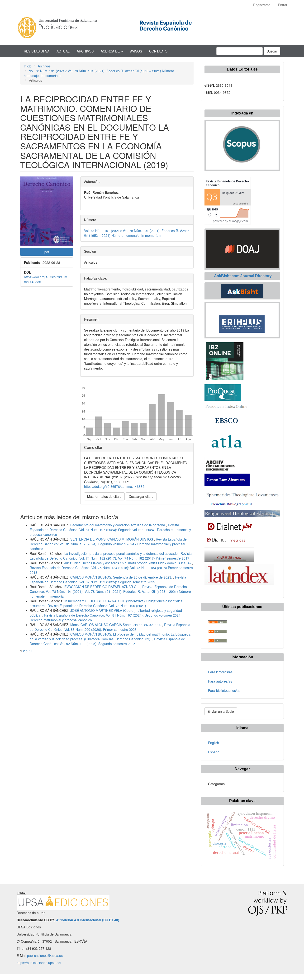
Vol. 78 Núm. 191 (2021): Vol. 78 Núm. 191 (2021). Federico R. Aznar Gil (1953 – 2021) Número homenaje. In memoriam (136, 233)
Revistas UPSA (36, 51)
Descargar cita (140, 496)
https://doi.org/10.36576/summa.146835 (114, 486)
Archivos (85, 51)
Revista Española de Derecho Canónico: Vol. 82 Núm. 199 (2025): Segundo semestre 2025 (108, 579)
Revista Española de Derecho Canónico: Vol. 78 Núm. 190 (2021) (97, 605)
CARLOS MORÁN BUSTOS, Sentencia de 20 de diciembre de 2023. (121, 577)
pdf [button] (46, 251)
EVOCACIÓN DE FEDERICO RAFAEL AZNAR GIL (102, 586)
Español (214, 752)
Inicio (28, 66)
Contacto (158, 51)
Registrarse (262, 4)
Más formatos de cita (103, 496)
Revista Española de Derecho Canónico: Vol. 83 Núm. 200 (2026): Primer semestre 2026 (110, 627)
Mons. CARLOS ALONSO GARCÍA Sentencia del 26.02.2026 (116, 624)
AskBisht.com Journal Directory (242, 276)
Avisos (136, 51)
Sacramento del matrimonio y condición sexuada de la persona (118, 525)
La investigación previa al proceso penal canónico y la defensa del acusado (121, 553)
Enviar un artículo (221, 711)
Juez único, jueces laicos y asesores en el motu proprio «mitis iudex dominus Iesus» (128, 563)
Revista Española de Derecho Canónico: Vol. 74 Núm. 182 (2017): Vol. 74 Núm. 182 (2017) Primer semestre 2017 (111, 556)
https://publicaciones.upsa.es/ (39, 962)
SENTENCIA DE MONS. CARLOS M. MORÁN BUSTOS (112, 539)
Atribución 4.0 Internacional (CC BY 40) (87, 919)
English (213, 742)
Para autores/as (220, 681)
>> (31, 650)
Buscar (272, 51)
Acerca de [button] (111, 51)
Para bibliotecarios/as (224, 690)
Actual (63, 51)
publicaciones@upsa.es (45, 955)
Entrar (282, 4)
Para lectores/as (220, 672)
